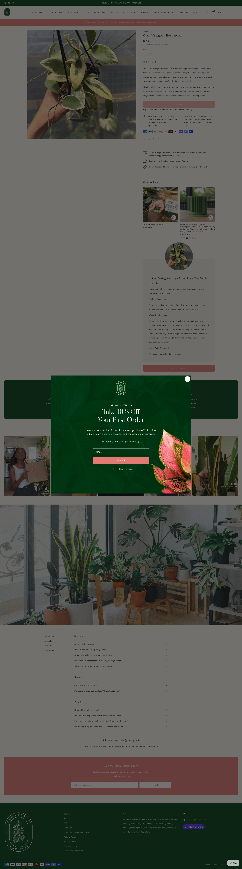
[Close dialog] (187, 379)
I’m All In (121, 460)
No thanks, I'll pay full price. (121, 469)
